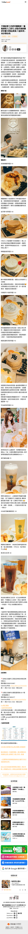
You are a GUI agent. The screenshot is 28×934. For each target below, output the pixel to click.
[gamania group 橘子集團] (14, 924)
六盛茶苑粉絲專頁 (6, 708)
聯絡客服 (23, 902)
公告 (4, 902)
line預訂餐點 (5, 705)
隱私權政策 (13, 902)
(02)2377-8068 (15, 905)
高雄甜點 (4, 36)
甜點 (9, 36)
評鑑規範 (18, 902)
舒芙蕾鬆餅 (14, 36)
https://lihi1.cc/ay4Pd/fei (18, 699)
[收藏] (20, 890)
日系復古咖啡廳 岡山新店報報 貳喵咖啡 (13, 747)
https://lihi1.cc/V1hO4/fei (18, 686)
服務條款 (8, 902)
